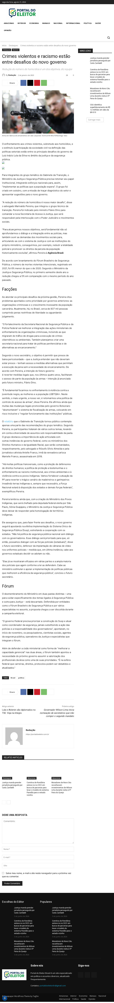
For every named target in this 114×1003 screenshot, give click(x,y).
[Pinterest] (37, 83)
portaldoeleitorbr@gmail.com (53, 985)
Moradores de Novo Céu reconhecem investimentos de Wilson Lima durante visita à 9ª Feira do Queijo (62, 788)
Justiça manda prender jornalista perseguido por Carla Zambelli (12, 785)
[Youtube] (110, 2)
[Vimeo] (106, 2)
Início (4, 45)
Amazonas (32, 778)
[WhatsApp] (44, 83)
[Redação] (4, 75)
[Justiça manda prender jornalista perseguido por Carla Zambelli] (13, 771)
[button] (108, 37)
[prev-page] (4, 802)
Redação (12, 75)
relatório (8, 421)
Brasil (13, 678)
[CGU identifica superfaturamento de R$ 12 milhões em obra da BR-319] (83, 107)
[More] (51, 83)
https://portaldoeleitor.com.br (37, 734)
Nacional (16, 50)
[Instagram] (98, 2)
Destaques (13, 45)
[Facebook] (93, 2)
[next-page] (9, 802)
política (21, 678)
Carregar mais (94, 119)
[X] (102, 2)
